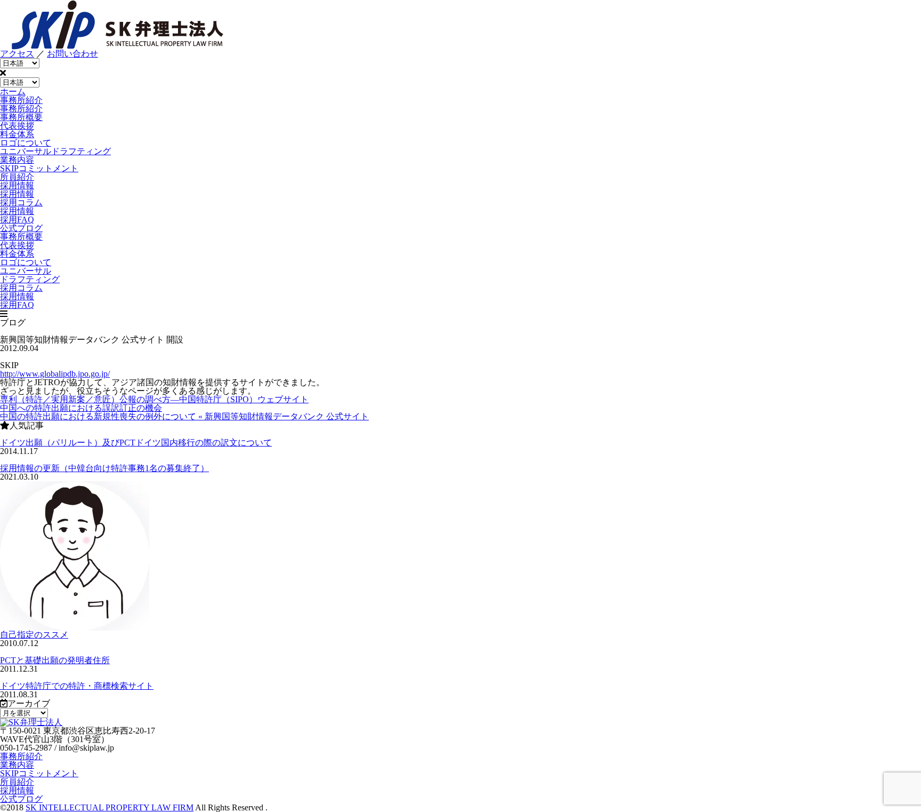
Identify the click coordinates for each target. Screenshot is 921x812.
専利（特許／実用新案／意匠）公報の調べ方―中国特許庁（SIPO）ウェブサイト (154, 399)
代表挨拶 (17, 125)
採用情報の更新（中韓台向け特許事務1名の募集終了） (104, 468)
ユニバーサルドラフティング (55, 151)
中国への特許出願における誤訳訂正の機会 (81, 407)
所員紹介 (17, 781)
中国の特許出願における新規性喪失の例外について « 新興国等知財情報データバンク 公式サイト (184, 416)
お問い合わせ (72, 53)
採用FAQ (17, 219)
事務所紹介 (21, 756)
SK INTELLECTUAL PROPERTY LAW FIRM (109, 807)
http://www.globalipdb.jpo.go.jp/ (55, 373)
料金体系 (17, 134)
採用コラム (21, 202)
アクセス (17, 53)
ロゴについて (25, 142)
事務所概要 (21, 117)
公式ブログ (21, 798)
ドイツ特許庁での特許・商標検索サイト (77, 685)
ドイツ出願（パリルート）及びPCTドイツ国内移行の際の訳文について (136, 442)
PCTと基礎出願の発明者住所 (55, 660)
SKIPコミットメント (39, 773)
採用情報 (17, 211)
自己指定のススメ (34, 634)
